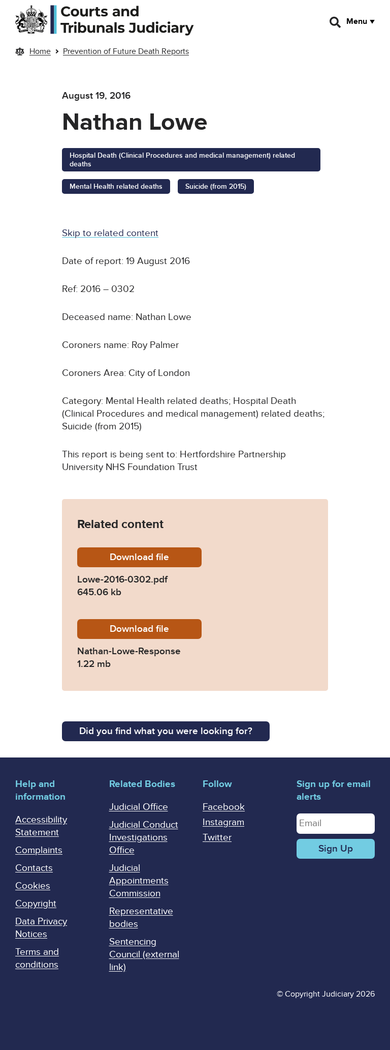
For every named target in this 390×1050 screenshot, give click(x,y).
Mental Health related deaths (116, 186)
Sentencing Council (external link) (144, 954)
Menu (356, 21)
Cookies (32, 886)
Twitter (217, 837)
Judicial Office (138, 807)
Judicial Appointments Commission (139, 880)
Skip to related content (110, 233)
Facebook (224, 807)
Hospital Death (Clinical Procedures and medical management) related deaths (182, 159)
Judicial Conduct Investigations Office (143, 837)
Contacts (34, 868)
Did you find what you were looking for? (165, 731)
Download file (156, 557)
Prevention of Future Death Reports (126, 51)
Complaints (38, 850)
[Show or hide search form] (336, 22)
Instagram (223, 822)
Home (40, 51)
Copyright (35, 904)
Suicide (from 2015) (215, 186)
